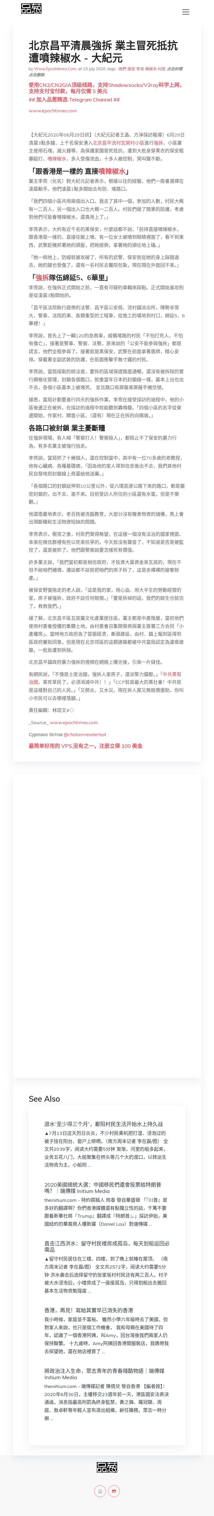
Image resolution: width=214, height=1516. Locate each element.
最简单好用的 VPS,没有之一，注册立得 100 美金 (85, 746)
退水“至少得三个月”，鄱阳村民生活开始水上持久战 (103, 1124)
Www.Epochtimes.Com (55, 68)
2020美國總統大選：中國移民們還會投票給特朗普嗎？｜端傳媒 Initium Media (102, 1187)
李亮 (140, 68)
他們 (122, 68)
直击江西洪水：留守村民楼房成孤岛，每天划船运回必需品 (107, 1246)
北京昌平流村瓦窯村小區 (118, 143)
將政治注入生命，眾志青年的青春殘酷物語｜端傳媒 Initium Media (104, 1374)
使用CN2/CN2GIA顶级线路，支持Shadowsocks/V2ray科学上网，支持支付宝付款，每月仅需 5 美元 (107, 88)
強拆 (158, 143)
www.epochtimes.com (53, 111)
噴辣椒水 (56, 159)
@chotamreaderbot (85, 734)
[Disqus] (107, 860)
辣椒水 (151, 68)
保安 (131, 68)
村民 (162, 68)
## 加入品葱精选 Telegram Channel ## (74, 99)
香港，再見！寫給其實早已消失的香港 (88, 1310)
